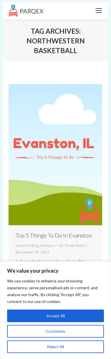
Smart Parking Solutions (35, 245)
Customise (55, 331)
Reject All (55, 346)
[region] (55, 310)
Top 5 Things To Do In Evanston (54, 235)
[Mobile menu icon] (98, 10)
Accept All (55, 315)
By (72, 245)
